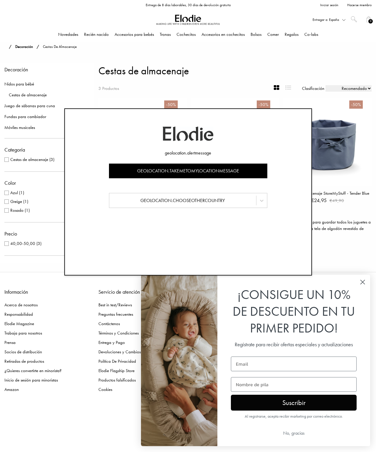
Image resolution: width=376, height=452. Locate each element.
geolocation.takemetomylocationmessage (188, 171)
